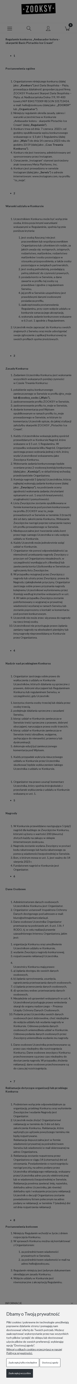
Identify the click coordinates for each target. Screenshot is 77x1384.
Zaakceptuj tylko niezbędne (22, 1362)
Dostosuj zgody (50, 1362)
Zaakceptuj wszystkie (19, 1373)
